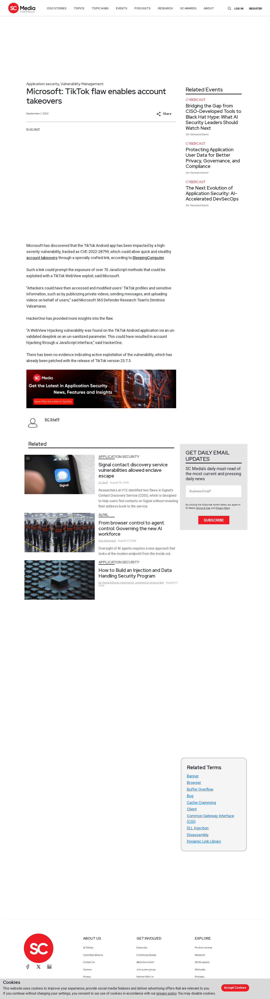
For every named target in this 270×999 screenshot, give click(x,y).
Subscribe (214, 520)
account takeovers (42, 257)
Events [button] (121, 8)
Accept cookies (235, 987)
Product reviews (203, 947)
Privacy (87, 976)
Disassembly (198, 835)
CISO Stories (56, 8)
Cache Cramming (201, 802)
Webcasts (200, 969)
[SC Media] (21, 7)
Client (192, 809)
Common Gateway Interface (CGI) (210, 819)
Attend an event (145, 962)
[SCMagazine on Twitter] (38, 966)
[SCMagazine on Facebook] (27, 966)
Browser (194, 782)
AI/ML (103, 515)
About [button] (209, 8)
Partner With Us (145, 976)
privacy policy (167, 993)
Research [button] (165, 8)
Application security (42, 83)
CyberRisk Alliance (93, 955)
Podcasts (199, 976)
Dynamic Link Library (204, 841)
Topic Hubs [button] (100, 8)
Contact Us (89, 962)
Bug (190, 796)
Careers (87, 969)
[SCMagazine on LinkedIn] (49, 966)
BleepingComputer (148, 257)
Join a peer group (146, 969)
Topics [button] (79, 8)
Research (200, 955)
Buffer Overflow (200, 789)
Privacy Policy (223, 508)
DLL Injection (198, 828)
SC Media (88, 947)
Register (255, 8)
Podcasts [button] (143, 8)
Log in (238, 8)
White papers (202, 962)
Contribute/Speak (146, 955)
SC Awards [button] (188, 8)
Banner (193, 776)
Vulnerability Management (82, 83)
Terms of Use (203, 508)
